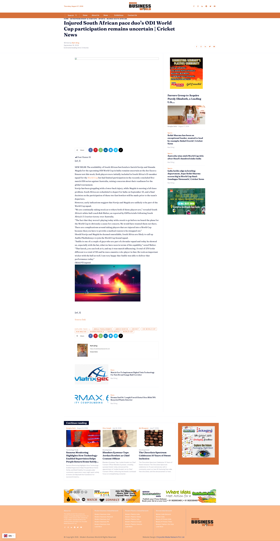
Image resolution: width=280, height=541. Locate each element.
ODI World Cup (149, 329)
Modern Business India (102, 514)
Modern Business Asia (102, 524)
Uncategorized (144, 450)
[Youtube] (214, 6)
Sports (102, 19)
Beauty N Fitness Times (164, 522)
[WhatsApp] (100, 150)
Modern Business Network (104, 517)
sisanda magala (97, 332)
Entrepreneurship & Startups (83, 19)
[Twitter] (210, 6)
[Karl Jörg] (82, 350)
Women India (160, 517)
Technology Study (72, 450)
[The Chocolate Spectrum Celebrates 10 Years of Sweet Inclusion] (156, 438)
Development (107, 450)
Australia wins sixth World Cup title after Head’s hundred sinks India (186, 157)
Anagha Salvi (172, 126)
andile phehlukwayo (103, 329)
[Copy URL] (121, 150)
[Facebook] (193, 6)
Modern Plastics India (132, 514)
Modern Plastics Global (133, 517)
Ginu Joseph (107, 428)
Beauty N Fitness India (163, 519)
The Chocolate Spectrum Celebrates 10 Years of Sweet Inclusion (155, 455)
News (112, 370)
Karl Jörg (75, 43)
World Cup (93, 177)
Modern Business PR (102, 522)
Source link (80, 319)
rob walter (81, 332)
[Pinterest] (95, 150)
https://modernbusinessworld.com (100, 349)
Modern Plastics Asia (132, 519)
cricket (135, 329)
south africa (114, 332)
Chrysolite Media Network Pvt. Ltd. (170, 537)
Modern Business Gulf (102, 519)
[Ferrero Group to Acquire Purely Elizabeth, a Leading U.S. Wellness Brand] (186, 115)
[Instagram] (198, 6)
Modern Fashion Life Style (165, 524)
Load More (98, 526)
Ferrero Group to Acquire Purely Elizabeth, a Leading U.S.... (184, 99)
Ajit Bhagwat (143, 428)
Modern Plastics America (133, 524)
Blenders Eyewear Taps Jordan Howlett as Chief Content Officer (116, 455)
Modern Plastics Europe (133, 522)
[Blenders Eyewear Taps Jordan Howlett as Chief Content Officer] (120, 438)
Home (66, 19)
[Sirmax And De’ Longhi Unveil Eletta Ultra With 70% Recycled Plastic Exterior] (91, 399)
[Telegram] (206, 6)
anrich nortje (122, 329)
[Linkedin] (202, 6)
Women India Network (163, 514)
